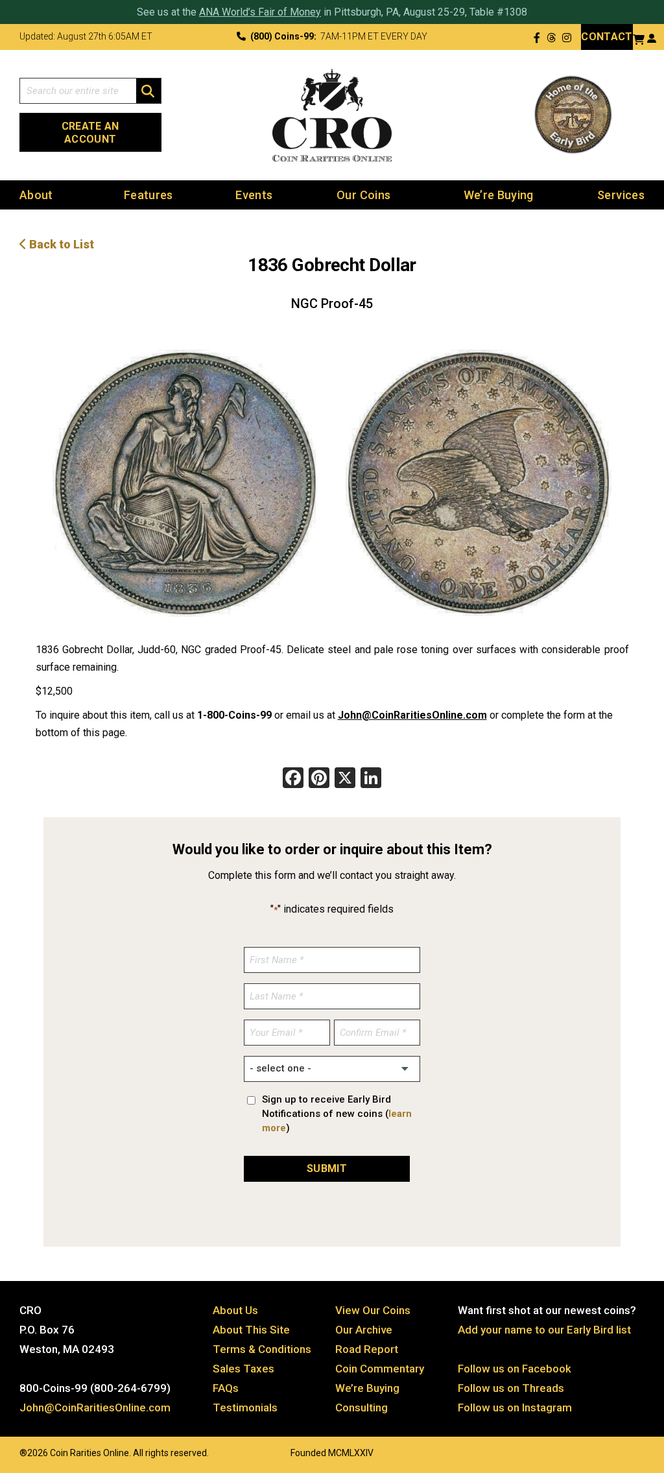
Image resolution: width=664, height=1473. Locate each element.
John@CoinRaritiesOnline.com (412, 715)
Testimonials (245, 1407)
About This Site (251, 1329)
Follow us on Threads (511, 1388)
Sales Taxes (243, 1368)
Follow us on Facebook (514, 1368)
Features (148, 195)
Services (621, 195)
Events (253, 195)
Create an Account (90, 132)
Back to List (60, 244)
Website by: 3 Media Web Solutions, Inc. (6, 1451)
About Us (235, 1310)
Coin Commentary (379, 1368)
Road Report (366, 1349)
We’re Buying (499, 195)
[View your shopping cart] (639, 38)
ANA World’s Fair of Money (260, 12)
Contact (606, 36)
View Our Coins (372, 1310)
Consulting (361, 1407)
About (36, 195)
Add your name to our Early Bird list (544, 1329)
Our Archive (363, 1329)
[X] (345, 779)
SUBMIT (327, 1168)
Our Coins (363, 195)
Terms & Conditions (262, 1349)
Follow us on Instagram (515, 1407)
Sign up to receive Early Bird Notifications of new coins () (337, 1114)
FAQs (226, 1388)
